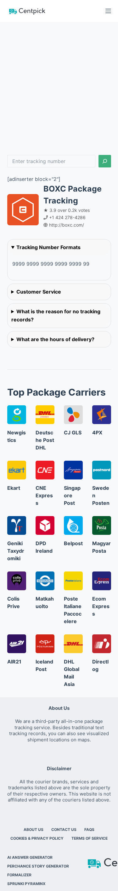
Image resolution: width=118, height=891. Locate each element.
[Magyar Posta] (101, 525)
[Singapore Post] (73, 470)
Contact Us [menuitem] (63, 829)
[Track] (104, 161)
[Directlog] (101, 643)
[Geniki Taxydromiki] (16, 525)
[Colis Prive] (16, 580)
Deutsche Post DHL (45, 440)
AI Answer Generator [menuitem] (30, 857)
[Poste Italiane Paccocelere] (73, 580)
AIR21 (14, 661)
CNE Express (44, 495)
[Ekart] (16, 470)
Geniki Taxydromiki (15, 550)
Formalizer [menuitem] (19, 875)
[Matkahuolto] (45, 580)
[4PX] (101, 414)
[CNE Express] (45, 470)
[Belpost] (73, 525)
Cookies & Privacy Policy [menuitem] (37, 838)
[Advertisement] (59, 83)
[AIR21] (16, 643)
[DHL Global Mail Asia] (73, 643)
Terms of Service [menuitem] (89, 838)
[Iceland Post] (45, 643)
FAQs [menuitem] (89, 829)
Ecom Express (101, 606)
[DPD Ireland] (45, 525)
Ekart (13, 488)
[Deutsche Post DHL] (45, 414)
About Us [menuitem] (33, 829)
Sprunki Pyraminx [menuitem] (26, 883)
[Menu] (108, 11)
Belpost (73, 543)
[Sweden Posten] (101, 470)
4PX (97, 432)
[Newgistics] (16, 414)
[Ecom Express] (101, 580)
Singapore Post (72, 495)
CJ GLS (72, 432)
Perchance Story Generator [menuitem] (38, 866)
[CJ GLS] (73, 414)
